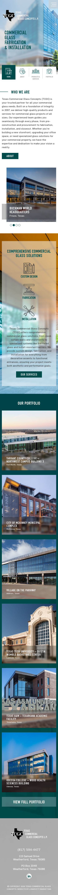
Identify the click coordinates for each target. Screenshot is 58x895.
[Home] (20, 15)
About (22, 77)
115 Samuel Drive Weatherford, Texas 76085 (29, 857)
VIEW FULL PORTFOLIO (29, 802)
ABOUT (10, 156)
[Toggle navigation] (53, 4)
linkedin (29, 876)
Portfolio (49, 77)
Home (9, 77)
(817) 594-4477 (29, 849)
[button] (11, 225)
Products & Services (36, 78)
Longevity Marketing (40, 889)
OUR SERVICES (29, 374)
